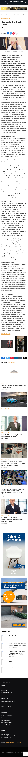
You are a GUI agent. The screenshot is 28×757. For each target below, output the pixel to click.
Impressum (4, 690)
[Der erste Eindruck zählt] (14, 43)
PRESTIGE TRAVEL (6, 706)
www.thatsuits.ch (5, 333)
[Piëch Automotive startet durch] (4, 662)
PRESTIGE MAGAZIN (6, 704)
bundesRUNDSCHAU (6, 722)
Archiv (2, 688)
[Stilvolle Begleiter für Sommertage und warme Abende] (14, 373)
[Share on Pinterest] (13, 33)
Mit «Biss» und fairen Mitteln (17, 668)
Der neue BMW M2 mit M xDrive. (11, 411)
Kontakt (3, 685)
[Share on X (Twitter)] (11, 33)
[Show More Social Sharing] (16, 33)
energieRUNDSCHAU (6, 720)
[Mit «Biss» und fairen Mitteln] (4, 670)
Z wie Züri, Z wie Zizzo (15, 635)
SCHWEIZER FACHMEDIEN (8, 701)
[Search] (26, 2)
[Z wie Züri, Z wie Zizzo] (4, 638)
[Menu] (2, 2)
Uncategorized (5, 18)
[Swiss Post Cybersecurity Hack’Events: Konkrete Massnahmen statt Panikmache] (14, 423)
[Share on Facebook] (8, 33)
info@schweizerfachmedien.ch (13, 742)
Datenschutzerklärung (6, 692)
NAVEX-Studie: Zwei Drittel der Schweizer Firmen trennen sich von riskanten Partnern (12, 519)
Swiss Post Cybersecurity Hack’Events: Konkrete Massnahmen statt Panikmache (13, 436)
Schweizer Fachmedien (11, 28)
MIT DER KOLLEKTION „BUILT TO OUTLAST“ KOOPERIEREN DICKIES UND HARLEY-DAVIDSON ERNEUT (13, 463)
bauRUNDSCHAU (5, 718)
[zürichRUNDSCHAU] (14, 2)
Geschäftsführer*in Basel (7, 724)
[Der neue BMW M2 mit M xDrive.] (14, 399)
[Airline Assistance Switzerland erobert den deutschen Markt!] (4, 646)
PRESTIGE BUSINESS (6, 715)
